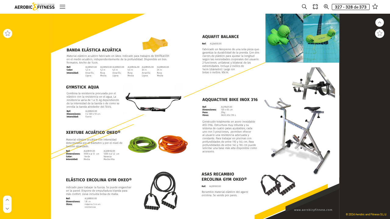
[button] (62, 7)
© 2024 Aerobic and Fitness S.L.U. (366, 214)
